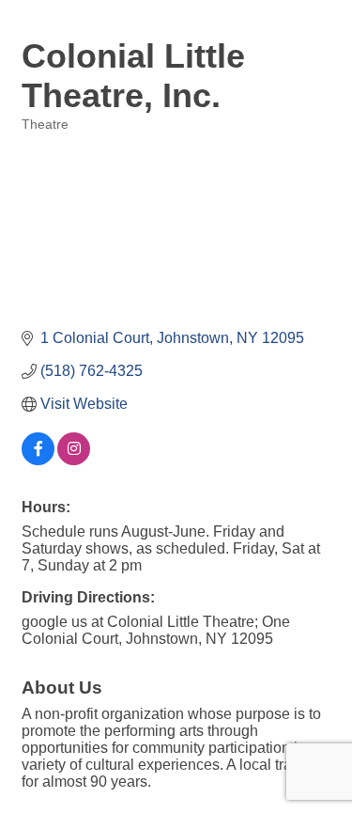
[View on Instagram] (73, 460)
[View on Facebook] (38, 460)
